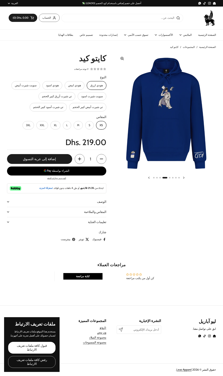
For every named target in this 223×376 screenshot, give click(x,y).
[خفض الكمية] (101, 159)
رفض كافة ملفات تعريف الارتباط (32, 362)
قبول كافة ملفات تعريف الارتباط (32, 347)
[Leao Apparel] (209, 18)
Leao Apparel (184, 369)
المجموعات (189, 47)
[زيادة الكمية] (80, 159)
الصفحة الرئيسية (207, 47)
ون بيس (101, 332)
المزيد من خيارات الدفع (56, 178)
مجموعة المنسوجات (94, 342)
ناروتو (103, 327)
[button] (23, 18)
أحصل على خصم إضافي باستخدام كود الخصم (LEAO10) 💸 (111, 3)
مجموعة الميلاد (97, 337)
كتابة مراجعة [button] (83, 276)
